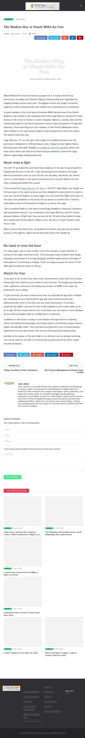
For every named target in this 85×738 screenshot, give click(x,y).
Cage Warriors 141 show (33, 188)
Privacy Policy (50, 701)
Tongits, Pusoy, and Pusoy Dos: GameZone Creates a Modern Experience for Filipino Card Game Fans (21, 534)
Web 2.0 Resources (52, 711)
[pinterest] (80, 38)
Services (48, 706)
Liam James (15, 34)
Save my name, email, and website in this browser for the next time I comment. (32, 449)
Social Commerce (31, 696)
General (9, 19)
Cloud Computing (31, 691)
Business (27, 701)
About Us (48, 687)
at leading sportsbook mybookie (52, 147)
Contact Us (49, 691)
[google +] (65, 38)
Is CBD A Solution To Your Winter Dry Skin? (21, 653)
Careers (47, 696)
